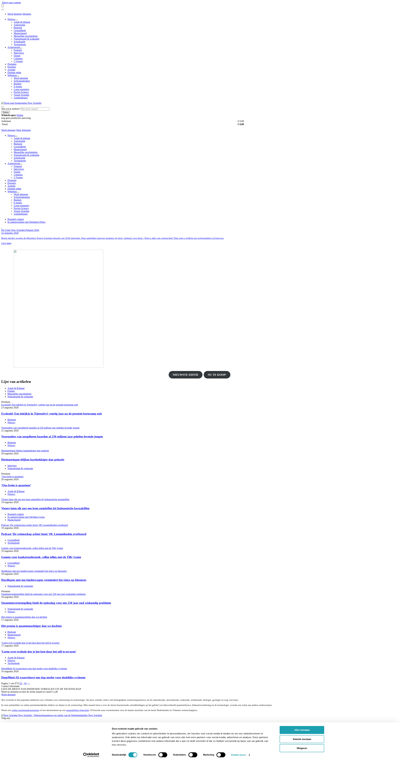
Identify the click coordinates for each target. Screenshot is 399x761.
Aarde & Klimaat (15, 388)
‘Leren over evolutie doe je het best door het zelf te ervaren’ (38, 651)
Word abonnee (14, 14)
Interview (12, 465)
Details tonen (238, 755)
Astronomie (19, 25)
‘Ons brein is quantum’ (16, 485)
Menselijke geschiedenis (26, 36)
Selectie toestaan (302, 739)
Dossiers (11, 67)
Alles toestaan (302, 730)
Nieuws (11, 19)
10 (25, 683)
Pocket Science (21, 92)
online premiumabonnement (25, 710)
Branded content (15, 219)
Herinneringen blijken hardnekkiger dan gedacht (32, 459)
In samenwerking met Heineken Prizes (26, 222)
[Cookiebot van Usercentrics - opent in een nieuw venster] (91, 755)
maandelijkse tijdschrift (77, 710)
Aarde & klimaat (22, 22)
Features (18, 50)
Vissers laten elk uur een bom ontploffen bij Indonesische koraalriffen (45, 508)
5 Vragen (18, 61)
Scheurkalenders (22, 81)
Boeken (17, 83)
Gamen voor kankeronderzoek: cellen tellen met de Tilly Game (41, 557)
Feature (11, 391)
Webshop (12, 75)
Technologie (20, 44)
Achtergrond (13, 47)
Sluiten (19, 115)
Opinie (17, 55)
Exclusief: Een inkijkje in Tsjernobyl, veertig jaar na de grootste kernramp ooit (51, 413)
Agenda (11, 69)
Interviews (19, 53)
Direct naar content (11, 2)
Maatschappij (20, 33)
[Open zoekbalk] (2, 106)
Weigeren (302, 748)
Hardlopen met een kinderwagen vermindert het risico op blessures (43, 580)
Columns (18, 58)
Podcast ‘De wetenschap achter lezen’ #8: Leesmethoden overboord (43, 534)
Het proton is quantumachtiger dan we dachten (31, 626)
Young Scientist (21, 95)
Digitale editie (14, 72)
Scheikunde (19, 41)
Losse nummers (21, 89)
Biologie (18, 27)
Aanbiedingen (21, 97)
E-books (18, 86)
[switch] (162, 754)
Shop (18, 130)
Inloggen (26, 14)
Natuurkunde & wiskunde (26, 39)
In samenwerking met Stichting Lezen (26, 517)
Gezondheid (20, 30)
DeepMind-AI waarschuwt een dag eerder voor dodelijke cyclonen (43, 677)
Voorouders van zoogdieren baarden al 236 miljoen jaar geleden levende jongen (52, 436)
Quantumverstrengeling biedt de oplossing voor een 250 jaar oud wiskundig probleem (56, 602)
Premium (11, 64)
